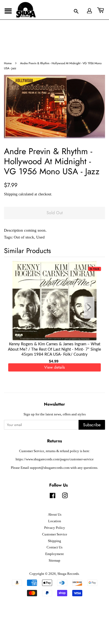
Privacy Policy (54, 528)
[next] (92, 307)
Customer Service (54, 534)
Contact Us (54, 547)
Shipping (10, 194)
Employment (54, 554)
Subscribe (92, 425)
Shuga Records (68, 574)
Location (54, 521)
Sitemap (54, 560)
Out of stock (24, 237)
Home (8, 63)
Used (40, 237)
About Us (54, 514)
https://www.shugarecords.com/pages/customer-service (55, 459)
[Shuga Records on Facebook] (52, 497)
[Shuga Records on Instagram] (65, 497)
